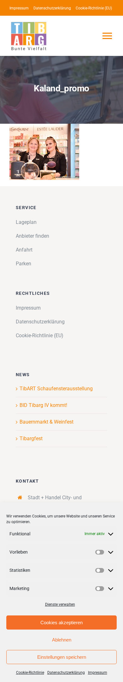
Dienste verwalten (60, 604)
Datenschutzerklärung (66, 672)
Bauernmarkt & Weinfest (46, 422)
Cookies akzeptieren (61, 622)
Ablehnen (61, 639)
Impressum (97, 672)
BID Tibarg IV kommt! (43, 405)
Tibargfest (31, 438)
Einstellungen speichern (61, 657)
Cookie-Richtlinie (30, 672)
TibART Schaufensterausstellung (56, 389)
